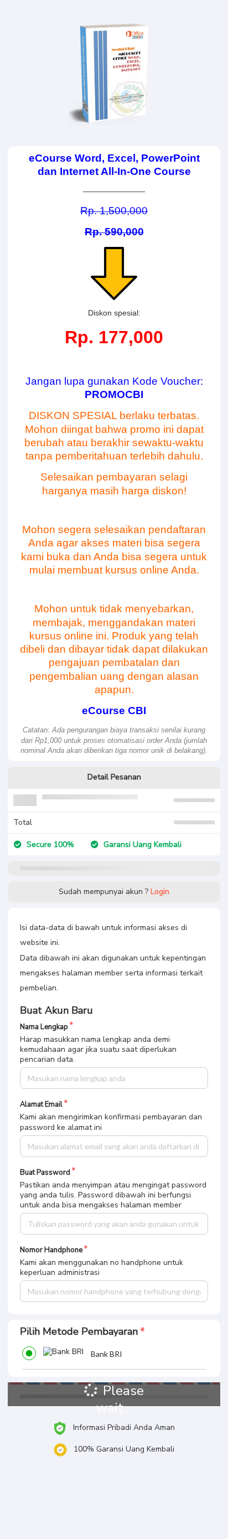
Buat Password (45, 1173)
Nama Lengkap (44, 1027)
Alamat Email (41, 1104)
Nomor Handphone (51, 1250)
